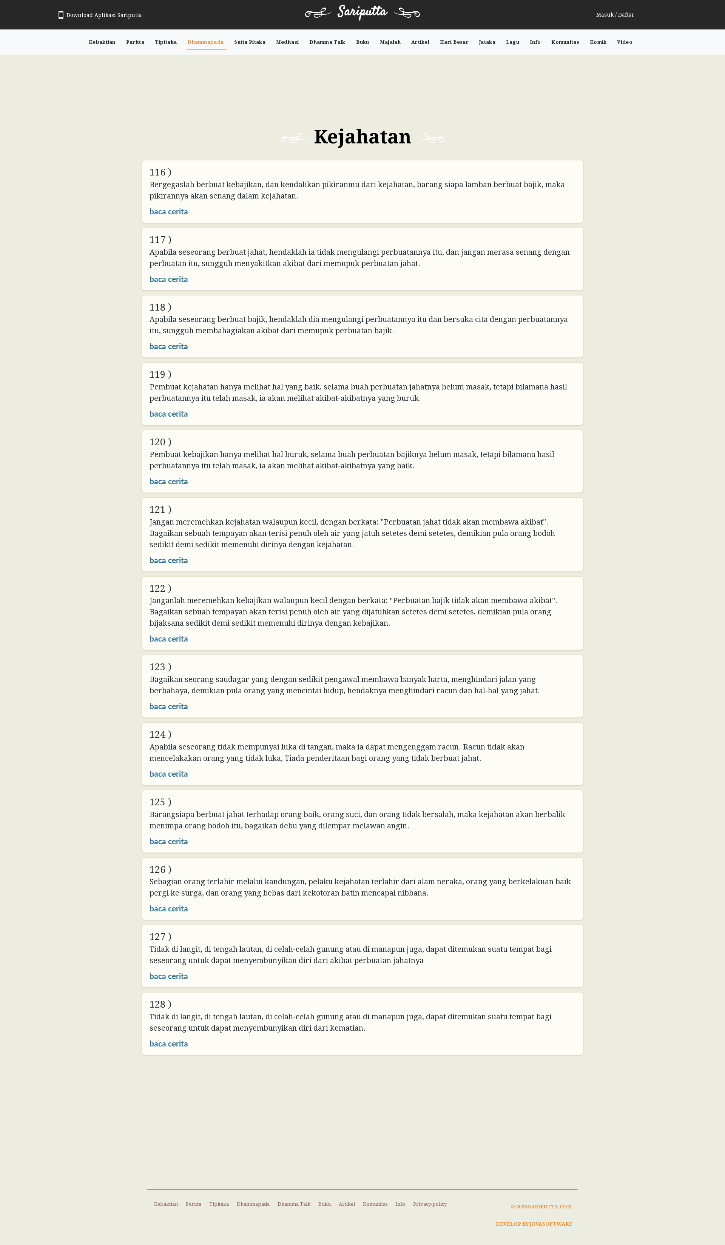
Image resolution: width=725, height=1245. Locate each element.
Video (624, 42)
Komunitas (565, 42)
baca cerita (169, 212)
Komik (598, 42)
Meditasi (287, 42)
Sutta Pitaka (249, 42)
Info (535, 42)
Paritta (135, 42)
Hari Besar (454, 42)
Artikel (420, 42)
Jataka (487, 42)
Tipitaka (166, 42)
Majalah (390, 42)
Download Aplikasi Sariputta (104, 15)
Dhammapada (205, 42)
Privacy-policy (430, 1204)
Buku (362, 42)
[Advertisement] (362, 85)
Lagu (512, 42)
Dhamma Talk (327, 42)
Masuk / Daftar (615, 15)
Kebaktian (102, 42)
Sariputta (362, 12)
